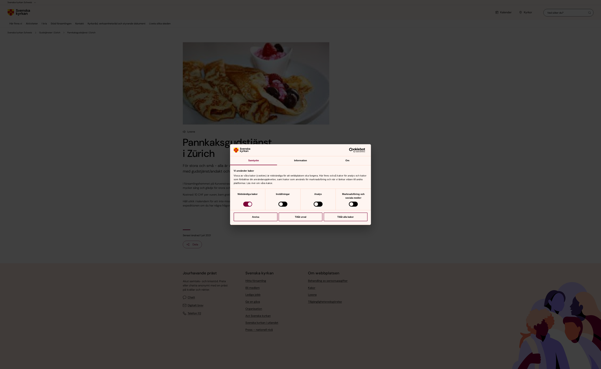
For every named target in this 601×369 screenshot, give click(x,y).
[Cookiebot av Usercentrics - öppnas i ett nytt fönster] (353, 150)
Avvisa (255, 217)
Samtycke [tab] (253, 160)
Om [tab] (347, 160)
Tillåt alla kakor (345, 217)
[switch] (282, 204)
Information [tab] (300, 160)
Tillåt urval (300, 217)
